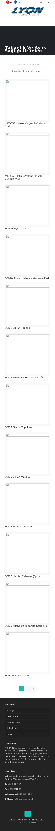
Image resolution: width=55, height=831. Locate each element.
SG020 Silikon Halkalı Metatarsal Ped (27, 278)
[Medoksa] (27, 11)
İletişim (9, 734)
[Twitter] (26, 2)
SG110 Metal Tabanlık (17, 675)
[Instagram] (33, 2)
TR (11, 2)
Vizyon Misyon (13, 722)
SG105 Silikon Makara (17, 477)
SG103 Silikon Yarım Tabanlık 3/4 (24, 377)
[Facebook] (22, 2)
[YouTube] (29, 2)
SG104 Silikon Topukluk (18, 427)
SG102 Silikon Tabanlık (18, 328)
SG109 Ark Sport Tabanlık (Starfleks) (26, 626)
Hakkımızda (12, 716)
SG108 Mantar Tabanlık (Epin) (22, 576)
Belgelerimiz (12, 728)
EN (18, 2)
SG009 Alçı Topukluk (17, 228)
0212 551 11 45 (44, 2)
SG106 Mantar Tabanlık (18, 526)
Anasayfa (10, 710)
